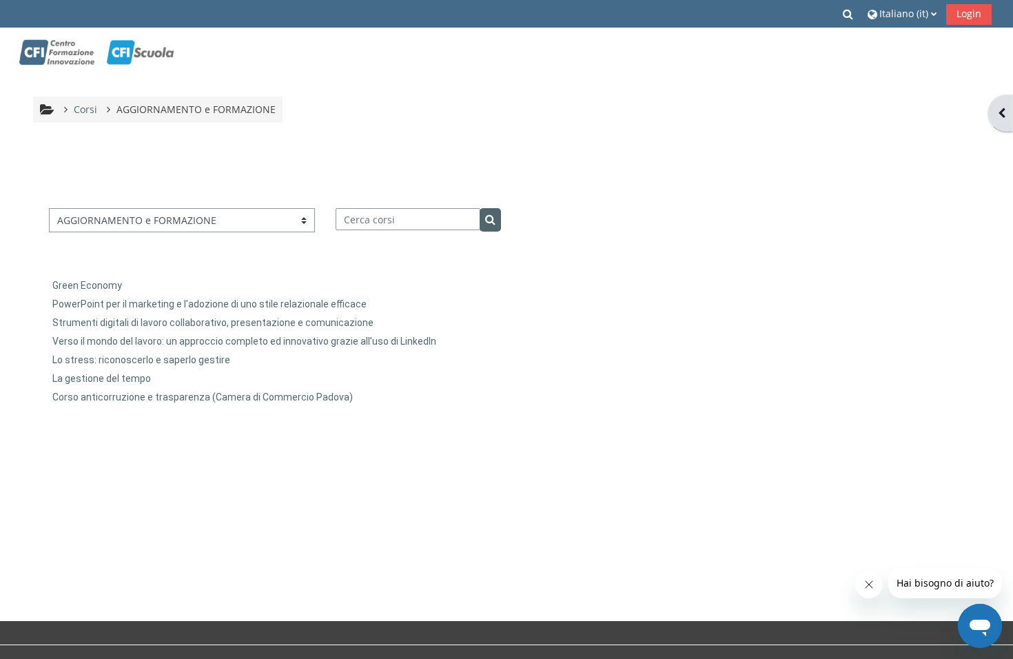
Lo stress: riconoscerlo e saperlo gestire (141, 359)
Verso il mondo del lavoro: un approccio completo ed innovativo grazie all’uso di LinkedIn (244, 341)
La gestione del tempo (101, 378)
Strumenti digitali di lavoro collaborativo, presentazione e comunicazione (213, 322)
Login (968, 13)
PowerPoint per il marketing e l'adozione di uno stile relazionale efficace (209, 304)
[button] (849, 13)
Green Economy (87, 285)
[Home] (96, 52)
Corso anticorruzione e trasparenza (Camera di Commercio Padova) (202, 397)
